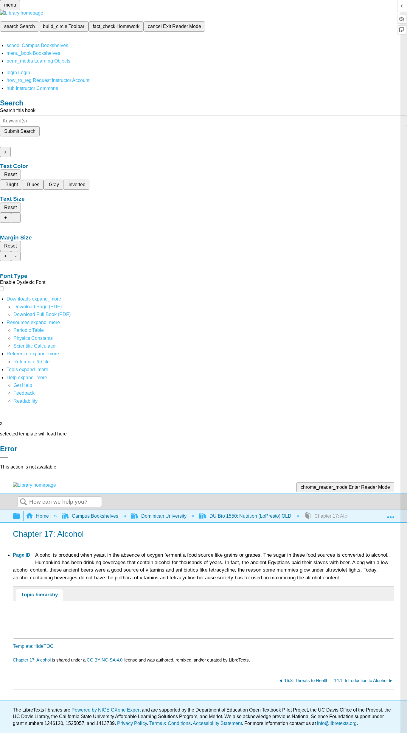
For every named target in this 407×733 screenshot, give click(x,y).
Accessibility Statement (217, 723)
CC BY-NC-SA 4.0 (104, 659)
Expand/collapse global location (390, 514)
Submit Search (19, 131)
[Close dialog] (4, 457)
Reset (10, 174)
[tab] (39, 595)
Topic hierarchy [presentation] (39, 594)
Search (23, 502)
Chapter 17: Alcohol (32, 659)
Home (42, 516)
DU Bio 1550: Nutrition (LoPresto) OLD (250, 516)
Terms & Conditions (170, 723)
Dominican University (164, 516)
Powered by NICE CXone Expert (107, 709)
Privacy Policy (132, 723)
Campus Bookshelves (95, 516)
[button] (24, 393)
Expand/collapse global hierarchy (20, 516)
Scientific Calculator (34, 345)
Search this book (17, 110)
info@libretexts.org (336, 723)
